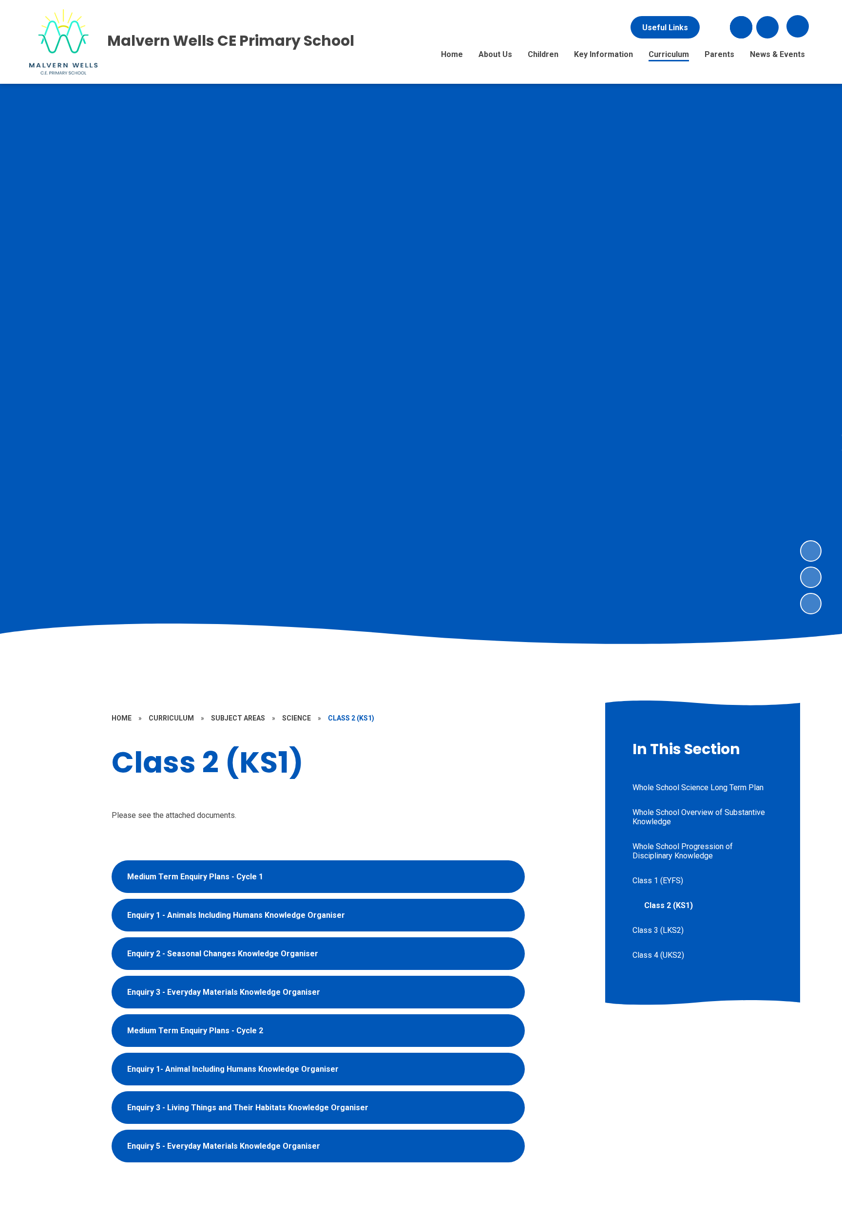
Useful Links (665, 27)
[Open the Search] (741, 27)
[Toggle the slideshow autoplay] (811, 603)
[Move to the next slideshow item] (811, 551)
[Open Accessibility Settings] (767, 27)
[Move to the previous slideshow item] (811, 577)
